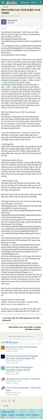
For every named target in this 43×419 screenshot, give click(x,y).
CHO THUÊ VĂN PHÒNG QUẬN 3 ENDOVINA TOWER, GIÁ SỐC (20, 368)
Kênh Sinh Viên (8, 412)
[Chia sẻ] (38, 28)
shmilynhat (6, 16)
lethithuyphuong (11, 381)
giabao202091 (10, 372)
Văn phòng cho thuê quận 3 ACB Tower (17, 85)
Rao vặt (21, 349)
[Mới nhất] (40, 2)
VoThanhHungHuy (11, 360)
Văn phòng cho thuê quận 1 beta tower (23, 379)
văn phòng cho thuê (12, 349)
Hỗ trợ (28, 415)
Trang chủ (35, 415)
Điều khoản (20, 415)
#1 (41, 28)
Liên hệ (4, 415)
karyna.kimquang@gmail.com (17, 304)
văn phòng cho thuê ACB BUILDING (21, 347)
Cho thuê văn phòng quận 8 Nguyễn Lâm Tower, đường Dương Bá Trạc (22, 357)
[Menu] (3, 2)
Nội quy (11, 415)
